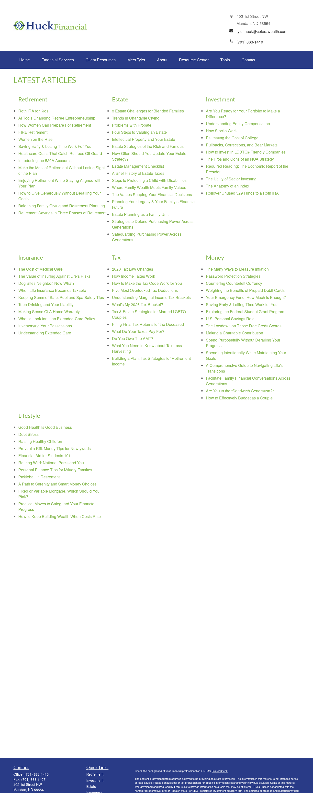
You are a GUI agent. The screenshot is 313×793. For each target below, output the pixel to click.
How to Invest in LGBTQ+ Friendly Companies (246, 152)
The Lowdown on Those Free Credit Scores (243, 326)
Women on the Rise (35, 139)
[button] (24, 59)
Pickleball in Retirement (39, 477)
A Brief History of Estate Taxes (138, 173)
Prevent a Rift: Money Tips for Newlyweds (54, 448)
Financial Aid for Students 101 (44, 455)
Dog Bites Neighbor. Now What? (46, 283)
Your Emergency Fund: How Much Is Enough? (246, 297)
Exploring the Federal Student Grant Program (245, 311)
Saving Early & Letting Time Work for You (242, 304)
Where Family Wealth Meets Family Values (149, 187)
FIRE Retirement (32, 132)
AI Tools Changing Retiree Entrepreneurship (56, 118)
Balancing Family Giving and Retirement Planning (61, 206)
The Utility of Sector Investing (231, 179)
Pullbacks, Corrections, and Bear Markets (242, 145)
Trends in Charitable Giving (135, 118)
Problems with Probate (131, 125)
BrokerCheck (220, 771)
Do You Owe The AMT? (132, 338)
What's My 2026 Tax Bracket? (137, 304)
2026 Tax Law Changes (132, 269)
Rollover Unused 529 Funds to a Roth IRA (242, 193)
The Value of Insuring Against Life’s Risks (54, 276)
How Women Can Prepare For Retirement (54, 125)
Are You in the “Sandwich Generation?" (240, 391)
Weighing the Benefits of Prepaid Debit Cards (245, 290)
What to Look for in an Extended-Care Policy (56, 318)
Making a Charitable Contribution (234, 333)
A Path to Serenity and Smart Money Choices (57, 484)
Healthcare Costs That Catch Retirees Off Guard (60, 153)
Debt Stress (28, 434)
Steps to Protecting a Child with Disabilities (149, 180)
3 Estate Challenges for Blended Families (148, 111)
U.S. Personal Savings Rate (230, 318)
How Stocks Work (221, 130)
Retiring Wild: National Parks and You (51, 462)
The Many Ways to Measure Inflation (237, 269)
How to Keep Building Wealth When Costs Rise (59, 516)
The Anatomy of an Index (227, 186)
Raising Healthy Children (40, 441)
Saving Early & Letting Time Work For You (54, 146)
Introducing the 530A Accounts (44, 160)
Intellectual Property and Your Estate (143, 139)
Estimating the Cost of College (232, 138)
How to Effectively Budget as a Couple (239, 398)
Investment (94, 780)
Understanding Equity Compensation (238, 123)
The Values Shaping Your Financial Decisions (152, 194)
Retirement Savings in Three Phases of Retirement (62, 213)
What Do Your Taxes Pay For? (138, 331)
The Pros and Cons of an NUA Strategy (240, 159)
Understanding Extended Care (44, 333)
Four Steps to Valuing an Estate (139, 132)
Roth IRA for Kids (33, 111)
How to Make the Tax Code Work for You (147, 283)
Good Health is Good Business (45, 427)
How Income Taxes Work (133, 276)
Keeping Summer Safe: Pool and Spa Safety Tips (61, 297)
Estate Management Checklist (138, 166)
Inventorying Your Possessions (45, 326)
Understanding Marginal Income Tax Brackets (151, 297)
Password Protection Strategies (233, 276)
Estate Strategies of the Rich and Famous (148, 146)
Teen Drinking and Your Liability (46, 304)
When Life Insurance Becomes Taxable (52, 290)
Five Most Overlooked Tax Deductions (145, 290)
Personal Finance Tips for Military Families (55, 470)
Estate (91, 786)
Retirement (94, 774)
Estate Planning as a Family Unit (140, 214)
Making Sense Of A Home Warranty (49, 311)
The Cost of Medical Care (40, 269)
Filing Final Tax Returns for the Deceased (148, 324)
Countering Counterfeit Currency (234, 283)
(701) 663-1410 (36, 774)
